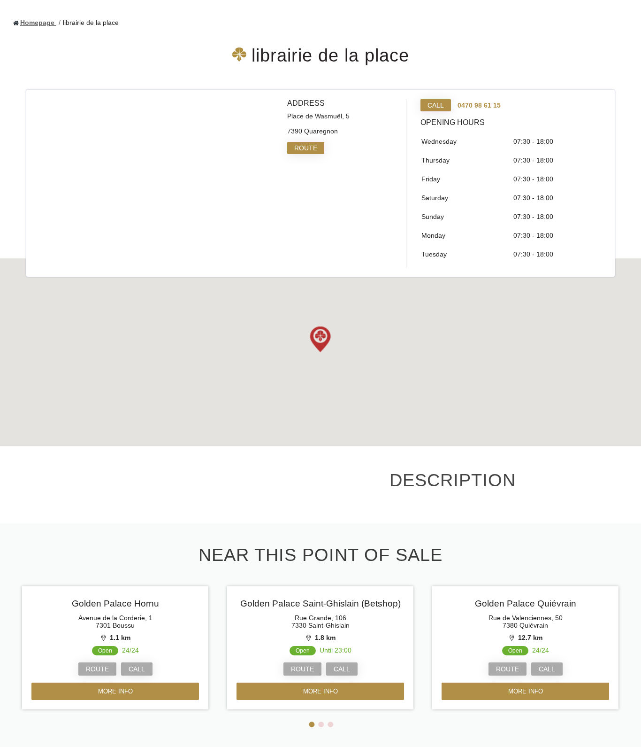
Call (435, 105)
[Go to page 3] (330, 724)
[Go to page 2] (321, 724)
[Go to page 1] (311, 724)
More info (115, 691)
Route (305, 148)
